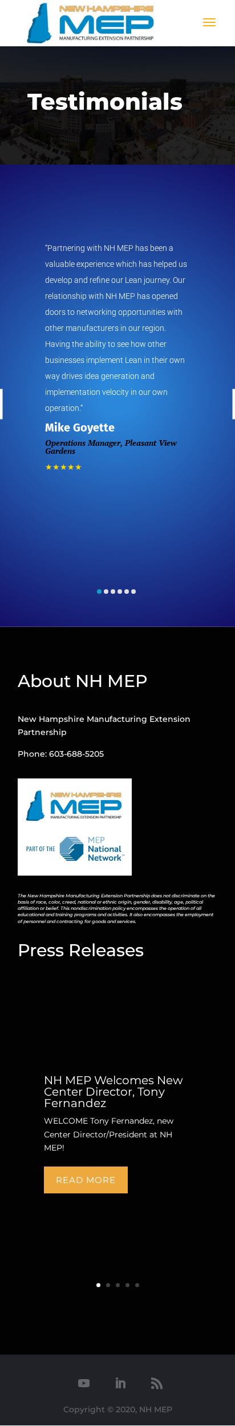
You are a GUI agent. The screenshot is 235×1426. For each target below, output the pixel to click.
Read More (86, 1180)
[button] (99, 591)
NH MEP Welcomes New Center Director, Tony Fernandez (113, 1091)
